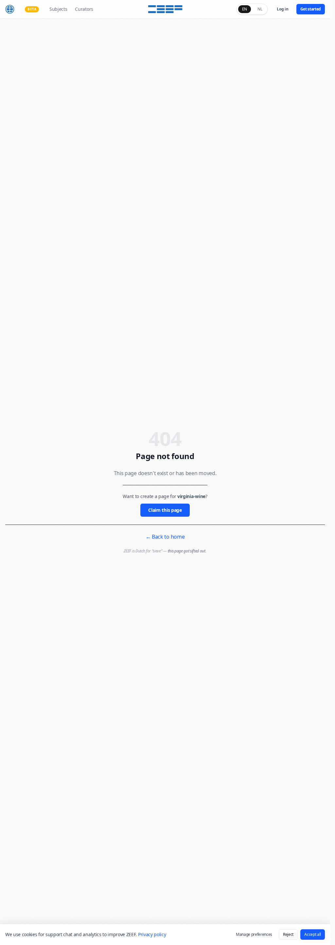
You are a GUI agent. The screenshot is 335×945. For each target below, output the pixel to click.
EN (244, 9)
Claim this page (165, 510)
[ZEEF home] (9, 9)
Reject (288, 934)
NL (259, 9)
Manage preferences (254, 934)
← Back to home (165, 536)
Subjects (58, 9)
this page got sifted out (186, 551)
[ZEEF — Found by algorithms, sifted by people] (165, 9)
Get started (310, 9)
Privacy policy (152, 934)
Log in (282, 9)
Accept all (312, 934)
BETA (31, 9)
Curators (84, 9)
